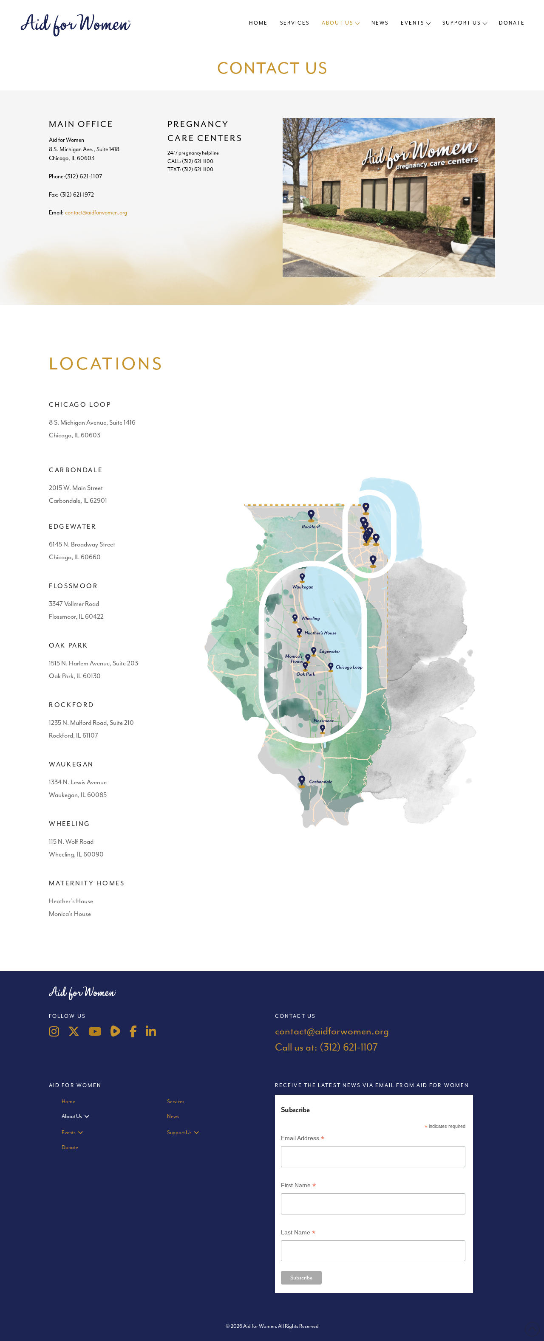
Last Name (298, 1233)
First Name (298, 1186)
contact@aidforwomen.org (96, 212)
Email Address (302, 1139)
